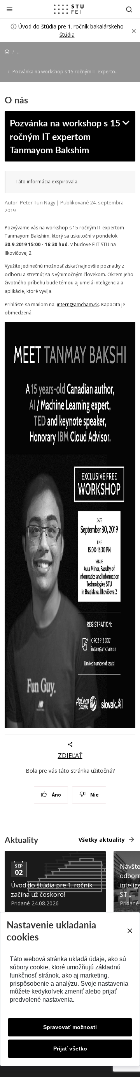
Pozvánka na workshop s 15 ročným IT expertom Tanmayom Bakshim (65, 136)
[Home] (7, 51)
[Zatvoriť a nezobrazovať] (134, 31)
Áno (56, 794)
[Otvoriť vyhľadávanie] (129, 9)
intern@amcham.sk (78, 304)
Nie (94, 794)
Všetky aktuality (102, 839)
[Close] (129, 931)
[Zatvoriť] (9, 9)
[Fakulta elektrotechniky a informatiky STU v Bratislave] (69, 9)
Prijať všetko (70, 1048)
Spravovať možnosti (70, 1027)
